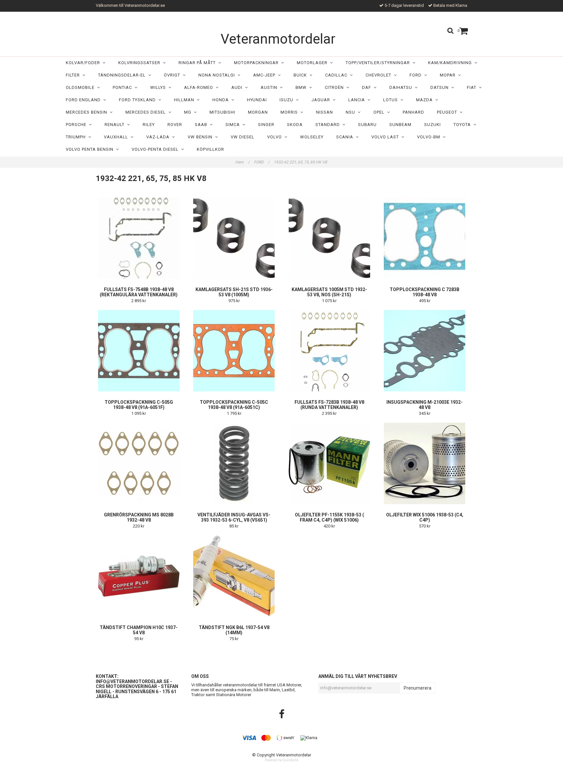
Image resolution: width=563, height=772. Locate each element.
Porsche (77, 124)
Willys (159, 87)
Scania (346, 136)
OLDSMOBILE (81, 87)
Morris (290, 112)
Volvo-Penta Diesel (156, 149)
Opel (380, 112)
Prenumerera (417, 688)
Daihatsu (402, 87)
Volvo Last (386, 136)
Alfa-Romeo (200, 87)
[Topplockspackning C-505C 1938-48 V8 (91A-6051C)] (234, 350)
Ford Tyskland (138, 99)
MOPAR (449, 75)
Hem (242, 162)
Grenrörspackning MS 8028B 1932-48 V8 (139, 517)
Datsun (440, 87)
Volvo (275, 136)
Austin (270, 87)
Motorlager (313, 62)
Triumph (77, 136)
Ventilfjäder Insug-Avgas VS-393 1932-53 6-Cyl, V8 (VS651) (233, 517)
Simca (233, 124)
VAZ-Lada (159, 136)
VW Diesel (242, 136)
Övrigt (173, 75)
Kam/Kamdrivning (451, 62)
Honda (221, 99)
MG (189, 112)
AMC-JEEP (265, 75)
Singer (266, 124)
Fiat (473, 87)
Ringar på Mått (198, 62)
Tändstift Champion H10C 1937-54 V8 (139, 630)
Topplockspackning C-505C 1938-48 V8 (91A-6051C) (234, 405)
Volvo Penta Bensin (91, 149)
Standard (328, 124)
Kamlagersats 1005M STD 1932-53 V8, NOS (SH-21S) (329, 292)
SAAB (202, 124)
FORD (417, 75)
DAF (368, 87)
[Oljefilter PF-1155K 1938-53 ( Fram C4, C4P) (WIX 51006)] (329, 463)
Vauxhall (117, 136)
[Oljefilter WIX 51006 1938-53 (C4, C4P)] (425, 463)
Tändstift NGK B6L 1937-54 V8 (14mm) (234, 630)
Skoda (295, 124)
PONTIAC (124, 87)
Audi (238, 87)
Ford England (84, 99)
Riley (149, 124)
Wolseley (312, 136)
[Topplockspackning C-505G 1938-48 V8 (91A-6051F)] (139, 350)
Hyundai (257, 99)
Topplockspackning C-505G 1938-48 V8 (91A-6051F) (139, 405)
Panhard (413, 112)
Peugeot (448, 112)
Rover (174, 124)
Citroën (335, 87)
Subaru (367, 124)
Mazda (425, 99)
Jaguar (322, 99)
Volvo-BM (430, 136)
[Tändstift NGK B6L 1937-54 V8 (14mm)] (234, 576)
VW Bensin (201, 136)
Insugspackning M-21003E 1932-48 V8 (424, 405)
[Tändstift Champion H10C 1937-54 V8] (139, 576)
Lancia (358, 99)
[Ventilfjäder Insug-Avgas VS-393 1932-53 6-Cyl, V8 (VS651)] (234, 463)
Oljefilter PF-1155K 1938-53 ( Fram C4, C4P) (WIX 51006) (329, 517)
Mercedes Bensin (88, 112)
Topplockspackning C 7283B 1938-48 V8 (424, 292)
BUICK (302, 75)
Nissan (324, 112)
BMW (302, 87)
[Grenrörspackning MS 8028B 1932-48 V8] (139, 463)
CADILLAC (337, 75)
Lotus (391, 99)
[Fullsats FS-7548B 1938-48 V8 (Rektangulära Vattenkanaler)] (139, 238)
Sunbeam (400, 124)
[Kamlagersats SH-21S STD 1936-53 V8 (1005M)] (234, 238)
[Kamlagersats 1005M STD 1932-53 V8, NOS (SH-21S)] (329, 238)
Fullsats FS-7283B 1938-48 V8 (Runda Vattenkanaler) (329, 405)
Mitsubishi (222, 112)
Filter (74, 75)
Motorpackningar (257, 62)
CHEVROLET (380, 75)
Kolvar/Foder (84, 62)
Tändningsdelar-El (123, 75)
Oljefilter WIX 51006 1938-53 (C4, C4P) (424, 517)
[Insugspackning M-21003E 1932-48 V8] (425, 350)
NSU (352, 112)
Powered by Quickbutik (281, 760)
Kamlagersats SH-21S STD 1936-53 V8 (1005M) (234, 292)
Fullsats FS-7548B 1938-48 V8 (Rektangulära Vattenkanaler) (139, 292)
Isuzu (288, 99)
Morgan (258, 112)
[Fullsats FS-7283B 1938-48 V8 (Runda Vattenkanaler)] (329, 350)
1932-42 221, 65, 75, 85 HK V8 (301, 162)
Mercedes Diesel (146, 112)
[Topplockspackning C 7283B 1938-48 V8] (425, 238)
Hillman (185, 99)
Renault (116, 124)
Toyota (463, 124)
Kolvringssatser (140, 62)
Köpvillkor (210, 149)
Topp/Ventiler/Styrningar (379, 62)
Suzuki (432, 124)
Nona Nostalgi (218, 75)
